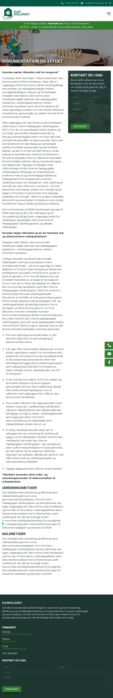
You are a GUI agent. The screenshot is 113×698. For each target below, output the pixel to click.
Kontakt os (55, 23)
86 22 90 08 (72, 3)
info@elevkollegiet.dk (96, 3)
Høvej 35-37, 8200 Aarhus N (17, 634)
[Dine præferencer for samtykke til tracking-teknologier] (3, 523)
